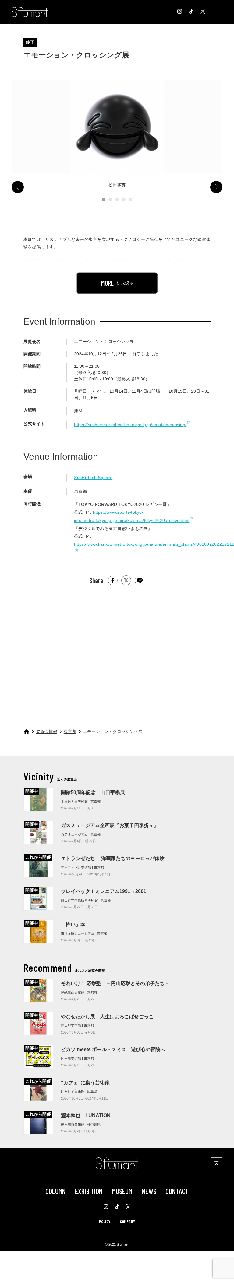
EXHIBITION (89, 1191)
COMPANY (127, 1221)
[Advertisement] (117, 649)
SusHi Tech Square (93, 477)
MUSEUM (122, 1191)
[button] (103, 199)
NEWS (149, 1191)
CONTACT (177, 1191)
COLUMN (55, 1191)
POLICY (104, 1221)
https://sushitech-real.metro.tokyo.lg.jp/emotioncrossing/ (130, 424)
